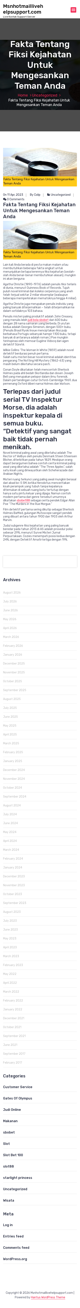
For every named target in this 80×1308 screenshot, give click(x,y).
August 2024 (12, 805)
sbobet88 (23, 500)
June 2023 (10, 929)
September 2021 (14, 1036)
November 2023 (14, 885)
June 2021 (10, 1045)
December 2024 (14, 770)
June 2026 (10, 610)
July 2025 (10, 708)
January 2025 (12, 761)
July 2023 (10, 921)
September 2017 (14, 1054)
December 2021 (13, 1018)
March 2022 (11, 991)
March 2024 (11, 850)
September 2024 (14, 796)
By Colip (35, 195)
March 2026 (11, 637)
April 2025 (10, 734)
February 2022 (13, 1000)
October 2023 (12, 894)
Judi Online (12, 1110)
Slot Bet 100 (13, 1155)
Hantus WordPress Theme (48, 1297)
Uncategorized (44, 95)
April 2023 (10, 947)
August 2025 (12, 699)
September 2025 (14, 690)
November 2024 (14, 779)
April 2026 (10, 628)
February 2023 (13, 965)
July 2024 (10, 814)
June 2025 (10, 717)
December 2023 (14, 876)
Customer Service (17, 1087)
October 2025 (12, 681)
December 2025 (14, 663)
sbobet (9, 1132)
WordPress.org (15, 1259)
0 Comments (15, 199)
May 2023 (9, 938)
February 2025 (13, 752)
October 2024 (12, 788)
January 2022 (12, 1009)
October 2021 (12, 1027)
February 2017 (12, 1062)
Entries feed (13, 1236)
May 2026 (9, 619)
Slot (6, 1144)
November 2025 (14, 672)
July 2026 (10, 601)
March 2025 (11, 743)
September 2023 (14, 903)
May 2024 (9, 832)
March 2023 (11, 956)
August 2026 (12, 592)
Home (23, 95)
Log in (8, 1225)
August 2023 (12, 912)
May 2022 (9, 974)
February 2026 (13, 646)
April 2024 (10, 841)
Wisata (8, 1200)
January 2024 (12, 867)
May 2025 (9, 725)
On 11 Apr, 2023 (13, 195)
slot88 (8, 1166)
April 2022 (10, 983)
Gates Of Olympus (17, 1098)
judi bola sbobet (38, 320)
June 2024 (10, 823)
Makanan (10, 1121)
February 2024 (13, 858)
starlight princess (17, 1178)
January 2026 (12, 654)
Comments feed (16, 1248)
